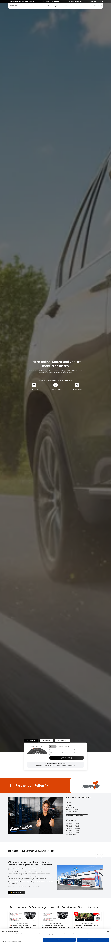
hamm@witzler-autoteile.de (74, 816)
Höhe (62, 750)
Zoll (74, 750)
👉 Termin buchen (16, 892)
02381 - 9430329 (74, 811)
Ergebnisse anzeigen (66, 758)
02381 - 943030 (73, 809)
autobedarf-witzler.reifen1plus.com (77, 814)
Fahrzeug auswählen (69, 765)
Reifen (48, 6)
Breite (50, 750)
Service (65, 6)
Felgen (56, 6)
